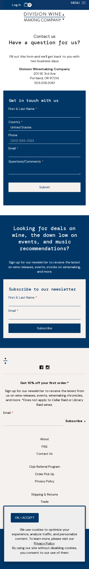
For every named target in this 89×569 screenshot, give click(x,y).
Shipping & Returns (44, 494)
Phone (12, 135)
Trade (45, 502)
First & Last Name (21, 109)
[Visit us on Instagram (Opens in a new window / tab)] (47, 368)
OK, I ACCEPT (25, 517)
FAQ (44, 446)
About (44, 439)
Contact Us (44, 454)
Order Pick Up (44, 474)
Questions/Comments (24, 161)
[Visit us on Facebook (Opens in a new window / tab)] (41, 368)
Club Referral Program (44, 467)
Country (14, 122)
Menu (75, 3)
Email (12, 148)
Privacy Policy (44, 481)
